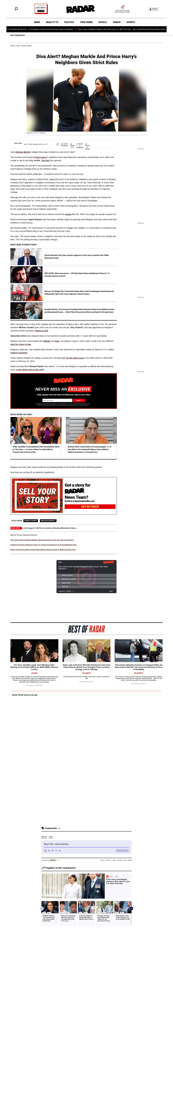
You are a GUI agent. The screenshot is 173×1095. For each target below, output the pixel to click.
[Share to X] (72, 144)
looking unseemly (18, 353)
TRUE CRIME (86, 22)
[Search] (16, 10)
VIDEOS (117, 22)
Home (12, 45)
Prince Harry (26, 45)
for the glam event (75, 358)
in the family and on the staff (29, 369)
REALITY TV (52, 22)
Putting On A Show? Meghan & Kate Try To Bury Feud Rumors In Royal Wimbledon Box (43, 545)
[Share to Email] (87, 144)
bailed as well (41, 331)
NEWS (37, 22)
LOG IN (154, 9)
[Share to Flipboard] (79, 144)
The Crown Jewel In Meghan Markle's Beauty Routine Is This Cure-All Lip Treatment (41, 540)
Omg (18, 45)
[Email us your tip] (41, 13)
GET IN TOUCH (90, 506)
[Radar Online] (81, 9)
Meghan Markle (23, 152)
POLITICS (69, 22)
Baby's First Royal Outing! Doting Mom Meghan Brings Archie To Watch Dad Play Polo (43, 550)
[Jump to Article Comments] (58, 144)
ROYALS (103, 22)
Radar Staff (18, 143)
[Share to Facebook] (64, 144)
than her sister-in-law (20, 344)
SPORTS (131, 22)
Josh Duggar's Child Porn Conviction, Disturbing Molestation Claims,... (50, 528)
